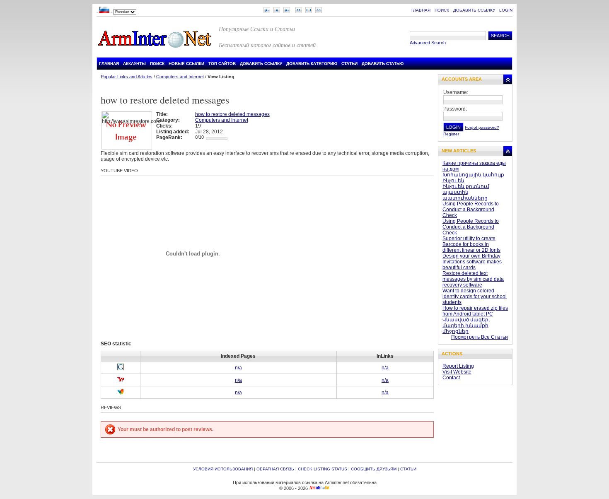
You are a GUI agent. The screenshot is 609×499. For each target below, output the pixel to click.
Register (451, 134)
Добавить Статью (383, 63)
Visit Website (456, 372)
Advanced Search (428, 42)
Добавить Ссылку (474, 10)
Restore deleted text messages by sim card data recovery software (473, 279)
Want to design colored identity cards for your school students (474, 296)
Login (505, 10)
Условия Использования (223, 469)
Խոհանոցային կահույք (473, 175)
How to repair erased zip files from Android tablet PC (475, 311)
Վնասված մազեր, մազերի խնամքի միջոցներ (466, 325)
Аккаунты (134, 63)
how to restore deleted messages (232, 114)
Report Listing (458, 366)
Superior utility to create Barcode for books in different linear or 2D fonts (471, 244)
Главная (420, 10)
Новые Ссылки (186, 63)
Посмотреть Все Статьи (479, 337)
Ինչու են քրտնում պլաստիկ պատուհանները (465, 192)
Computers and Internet (180, 76)
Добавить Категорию (311, 63)
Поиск (442, 10)
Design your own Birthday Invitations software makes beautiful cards (472, 261)
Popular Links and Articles (126, 76)
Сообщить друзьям (373, 469)
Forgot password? (482, 127)
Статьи (349, 63)
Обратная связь (275, 469)
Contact (451, 378)
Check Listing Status (322, 469)
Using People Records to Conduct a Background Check (470, 209)
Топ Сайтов (222, 63)
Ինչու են (453, 180)
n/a (238, 368)
